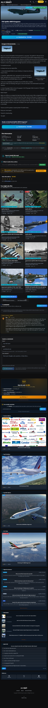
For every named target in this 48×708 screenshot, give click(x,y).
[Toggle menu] (45, 2)
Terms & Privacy (28, 690)
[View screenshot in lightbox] (45, 18)
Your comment (5, 353)
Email (3, 346)
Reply (8, 331)
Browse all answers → (24, 608)
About (22, 690)
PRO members (42, 143)
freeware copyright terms (26, 147)
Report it (42, 147)
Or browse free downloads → (24, 399)
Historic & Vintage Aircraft (25, 4)
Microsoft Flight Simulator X (12, 4)
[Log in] (36, 2)
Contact (18, 690)
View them (42, 164)
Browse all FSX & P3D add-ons (9, 296)
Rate (12, 30)
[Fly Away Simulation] (6, 1)
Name (3, 341)
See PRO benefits (40, 170)
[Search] (30, 2)
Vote (4, 668)
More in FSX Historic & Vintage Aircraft (38, 296)
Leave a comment (42, 305)
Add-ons (3, 4)
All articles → (24, 639)
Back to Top (24, 697)
